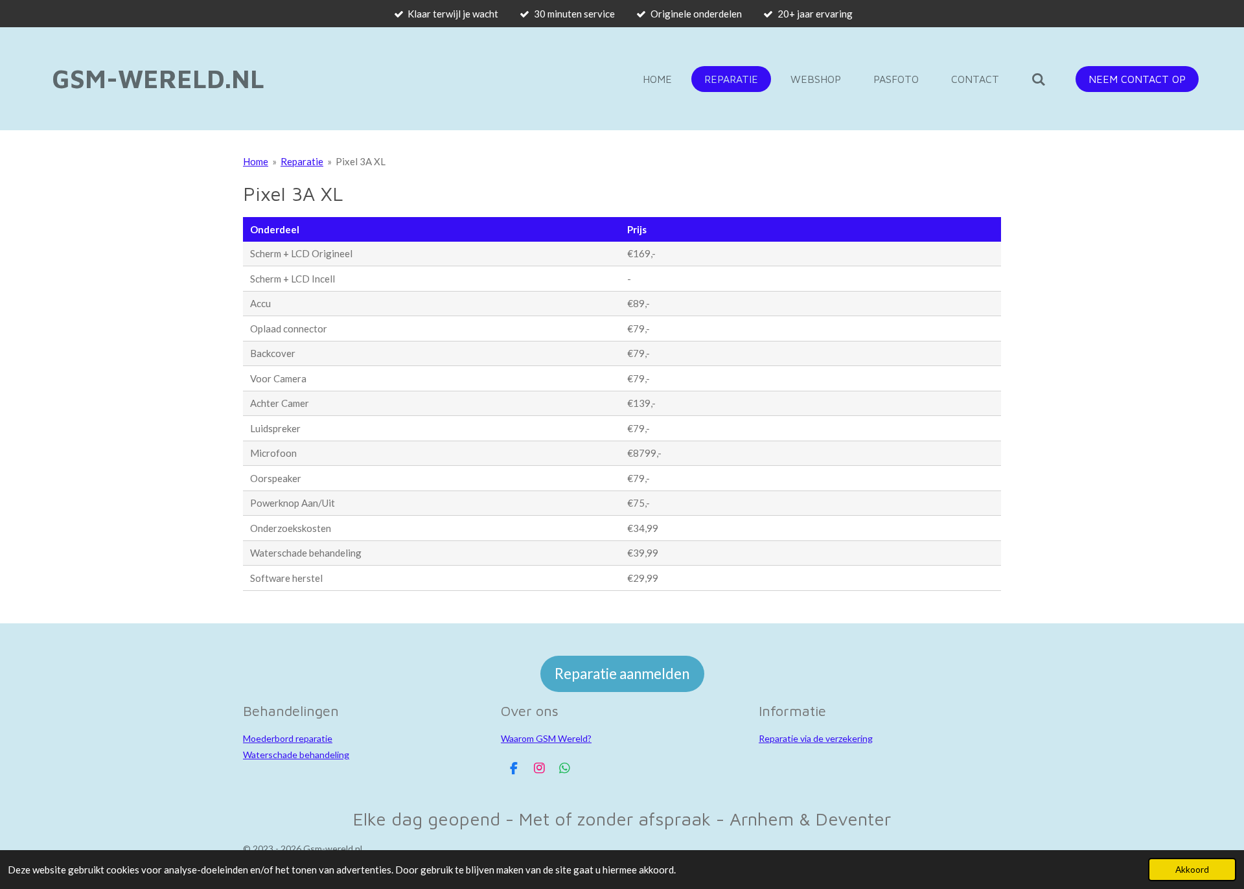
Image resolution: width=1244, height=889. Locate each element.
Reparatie (302, 161)
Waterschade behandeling (296, 754)
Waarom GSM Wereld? (546, 738)
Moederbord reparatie (287, 738)
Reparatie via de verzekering (816, 738)
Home (255, 161)
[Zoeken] (1039, 79)
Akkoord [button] (1192, 869)
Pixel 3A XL (361, 161)
